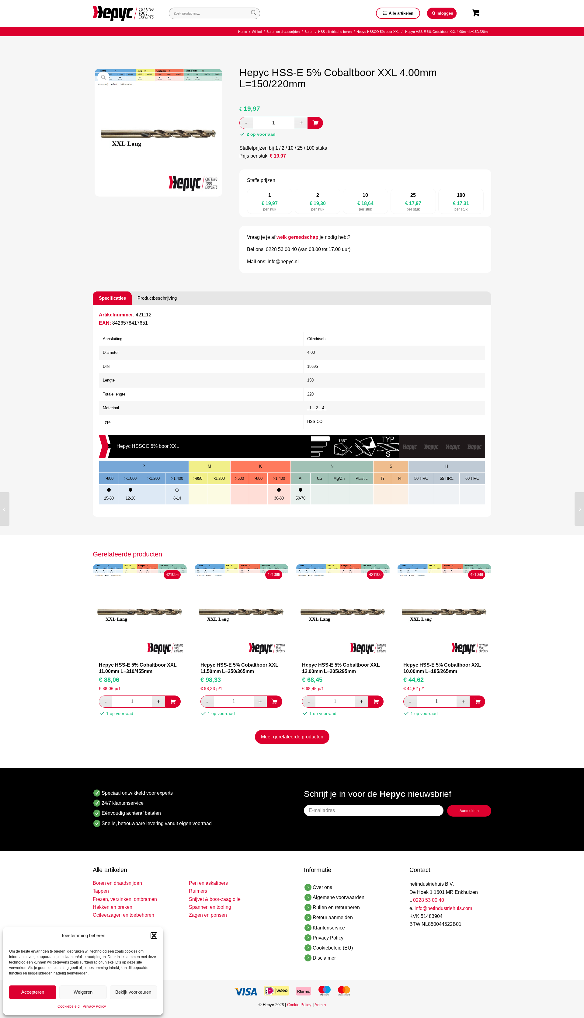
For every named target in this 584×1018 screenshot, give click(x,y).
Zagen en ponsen (208, 915)
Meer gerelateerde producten (292, 736)
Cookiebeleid (68, 1006)
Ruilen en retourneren (336, 907)
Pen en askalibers (208, 883)
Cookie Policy (299, 1004)
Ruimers (198, 891)
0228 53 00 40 (428, 900)
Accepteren (32, 992)
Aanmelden (469, 811)
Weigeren (83, 992)
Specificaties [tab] (112, 298)
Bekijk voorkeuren (133, 992)
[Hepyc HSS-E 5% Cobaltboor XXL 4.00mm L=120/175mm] (4, 509)
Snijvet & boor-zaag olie (215, 899)
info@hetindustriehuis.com (443, 908)
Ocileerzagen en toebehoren (123, 915)
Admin (320, 1004)
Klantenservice (329, 927)
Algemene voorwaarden (338, 897)
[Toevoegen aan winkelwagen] (315, 123)
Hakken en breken (112, 907)
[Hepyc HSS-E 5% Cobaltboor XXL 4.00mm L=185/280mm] (579, 509)
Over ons (322, 887)
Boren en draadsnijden (117, 883)
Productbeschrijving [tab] (157, 298)
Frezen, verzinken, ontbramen (125, 899)
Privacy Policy (94, 1006)
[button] (154, 936)
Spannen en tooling (210, 907)
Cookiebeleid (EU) (333, 947)
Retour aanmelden (333, 917)
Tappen (101, 891)
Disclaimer (324, 957)
